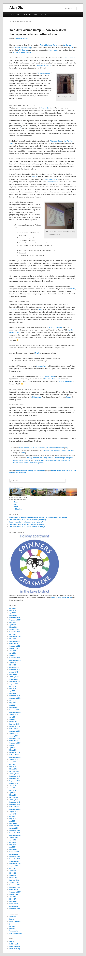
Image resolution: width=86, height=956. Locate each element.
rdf (75, 471)
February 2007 (14, 904)
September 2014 (14, 731)
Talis (72, 47)
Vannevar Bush (56, 141)
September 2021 (14, 646)
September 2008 (14, 863)
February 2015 (14, 724)
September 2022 (14, 641)
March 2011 (13, 795)
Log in (11, 941)
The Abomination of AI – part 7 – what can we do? (26, 524)
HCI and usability (27, 471)
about (15, 502)
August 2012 (13, 759)
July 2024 (12, 634)
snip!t (21, 473)
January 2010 (13, 828)
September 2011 (14, 781)
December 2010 (14, 802)
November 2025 (14, 617)
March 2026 (13, 615)
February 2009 (14, 852)
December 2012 (14, 752)
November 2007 (14, 887)
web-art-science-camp (23, 47)
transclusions (53, 181)
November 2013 (14, 738)
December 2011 (14, 776)
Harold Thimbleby (55, 327)
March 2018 (13, 674)
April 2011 (12, 793)
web (24, 473)
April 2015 (12, 719)
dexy (40, 309)
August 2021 (13, 648)
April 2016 (12, 705)
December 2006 (14, 908)
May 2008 (12, 873)
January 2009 (13, 854)
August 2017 (13, 684)
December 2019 (14, 669)
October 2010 (13, 807)
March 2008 (13, 878)
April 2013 (12, 748)
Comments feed (14, 946)
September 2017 (14, 681)
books (11, 919)
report (16, 506)
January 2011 (13, 800)
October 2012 (13, 755)
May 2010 (12, 819)
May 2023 (12, 639)
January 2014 (13, 736)
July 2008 (12, 868)
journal (11, 924)
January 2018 (13, 677)
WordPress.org (14, 948)
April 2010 (12, 821)
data (15, 504)
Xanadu (34, 176)
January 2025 (13, 629)
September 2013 (14, 743)
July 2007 (12, 897)
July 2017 (12, 686)
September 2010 (14, 809)
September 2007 (14, 892)
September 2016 (14, 698)
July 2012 (12, 762)
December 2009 (14, 830)
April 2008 (12, 875)
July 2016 (12, 700)
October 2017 (13, 679)
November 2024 (14, 632)
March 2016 (13, 707)
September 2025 (14, 620)
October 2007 (13, 889)
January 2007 (13, 906)
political (12, 928)
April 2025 (12, 625)
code (35, 14)
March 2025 (13, 627)
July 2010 (12, 814)
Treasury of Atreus (44, 73)
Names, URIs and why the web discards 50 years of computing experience (41, 447)
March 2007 (13, 901)
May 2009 (12, 844)
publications (18, 509)
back (66, 447)
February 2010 (14, 826)
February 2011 (14, 797)
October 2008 (13, 861)
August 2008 (13, 866)
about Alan (27, 14)
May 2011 (12, 790)
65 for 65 (43, 14)
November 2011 (14, 778)
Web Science (23, 50)
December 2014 (14, 726)
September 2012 (14, 757)
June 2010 (12, 816)
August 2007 (13, 894)
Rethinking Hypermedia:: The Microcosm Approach (58, 450)
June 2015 (12, 717)
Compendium (41, 366)
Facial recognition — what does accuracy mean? (26, 522)
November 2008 (14, 859)
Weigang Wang (49, 376)
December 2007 (14, 885)
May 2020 (12, 665)
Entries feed (13, 944)
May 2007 (12, 899)
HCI (72, 471)
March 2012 (13, 769)
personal (12, 926)
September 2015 (14, 712)
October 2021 (13, 644)
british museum (56, 471)
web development (39, 471)
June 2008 (12, 871)
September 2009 (14, 835)
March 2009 (13, 849)
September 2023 (14, 636)
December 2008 (14, 856)
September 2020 (14, 660)
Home (12, 14)
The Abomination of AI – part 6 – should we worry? (27, 527)
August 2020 (13, 662)
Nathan (68, 397)
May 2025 (12, 622)
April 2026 (12, 613)
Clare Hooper (53, 50)
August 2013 (13, 745)
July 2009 (12, 840)
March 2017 (13, 693)
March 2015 (13, 722)
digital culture (66, 471)
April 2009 (12, 847)
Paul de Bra (45, 108)
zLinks (72, 289)
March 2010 (13, 823)
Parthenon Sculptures (43, 65)
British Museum (69, 58)
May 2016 (12, 703)
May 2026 (12, 610)
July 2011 (12, 785)
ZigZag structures (50, 179)
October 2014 (13, 729)
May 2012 (12, 766)
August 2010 (13, 811)
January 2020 (13, 667)
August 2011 (13, 783)
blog (18, 14)
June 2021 (12, 653)
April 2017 (12, 691)
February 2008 (14, 880)
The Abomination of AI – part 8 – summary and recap (27, 519)
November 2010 (14, 804)
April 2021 (12, 655)
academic (18, 471)
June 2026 (12, 608)
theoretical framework (52, 379)
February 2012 (14, 771)
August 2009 (13, 837)
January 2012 (13, 774)
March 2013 (13, 750)
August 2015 (13, 714)
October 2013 (13, 740)
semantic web (13, 473)
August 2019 (13, 672)
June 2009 (12, 842)
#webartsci (67, 45)
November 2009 (14, 833)
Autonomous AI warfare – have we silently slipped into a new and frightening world (38, 517)
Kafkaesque (36, 397)
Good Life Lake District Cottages (61, 598)
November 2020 (14, 658)
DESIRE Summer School (21, 52)
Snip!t (37, 353)
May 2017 (12, 688)
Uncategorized (14, 931)
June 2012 (12, 764)
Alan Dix (16, 7)
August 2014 (13, 733)
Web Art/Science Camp (48, 45)
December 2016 (14, 695)
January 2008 (13, 882)
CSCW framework (66, 381)
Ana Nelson (13, 309)
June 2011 (12, 788)
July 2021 (12, 651)
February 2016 (14, 710)
